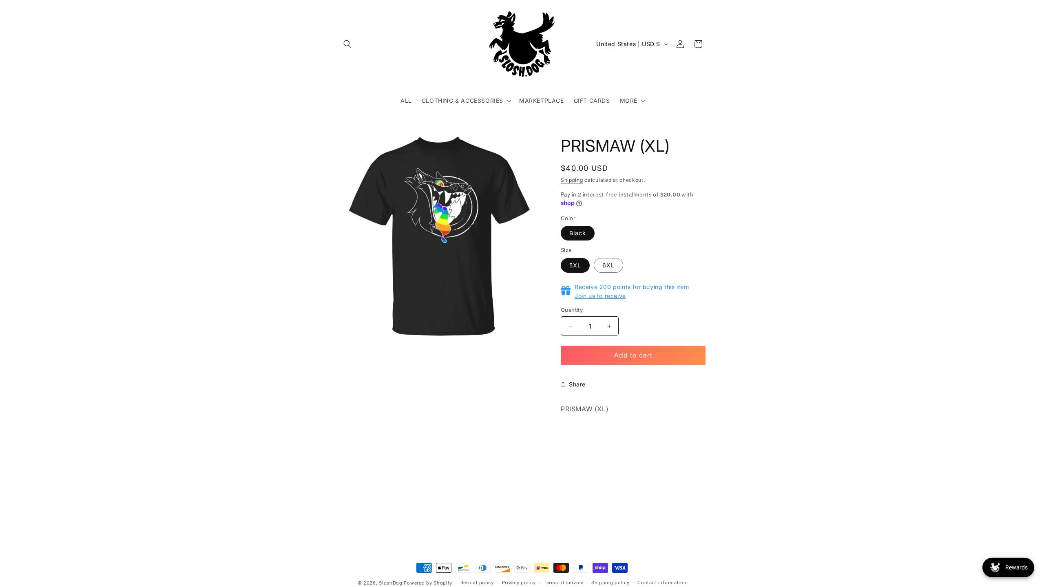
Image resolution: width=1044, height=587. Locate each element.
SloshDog (391, 583)
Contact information (661, 582)
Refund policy (477, 582)
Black (577, 233)
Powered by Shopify (428, 583)
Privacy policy (519, 582)
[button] (347, 44)
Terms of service (563, 582)
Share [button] (577, 384)
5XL (575, 265)
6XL (608, 265)
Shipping (572, 180)
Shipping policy (610, 582)
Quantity (572, 310)
